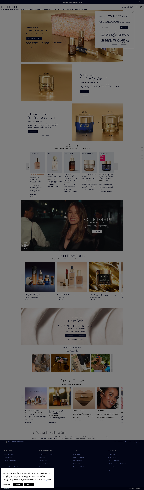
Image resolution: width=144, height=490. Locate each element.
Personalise (6, 484)
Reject (18, 484)
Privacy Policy (44, 480)
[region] (27, 478)
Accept (29, 484)
